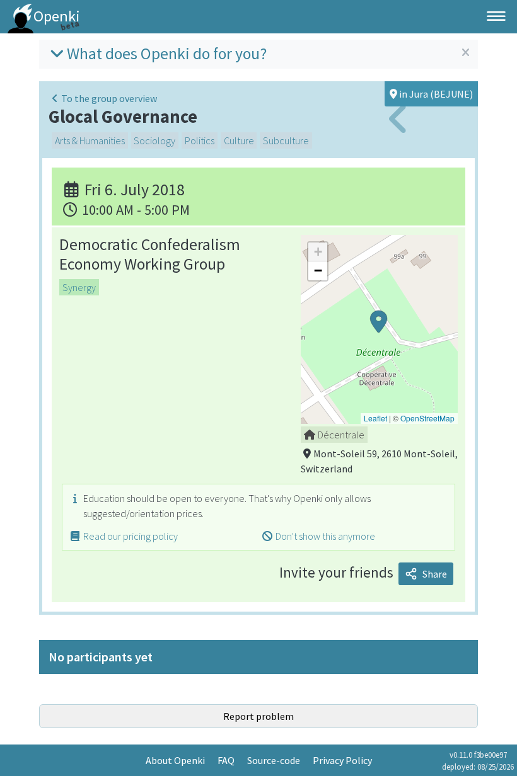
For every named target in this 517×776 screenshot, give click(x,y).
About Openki (175, 760)
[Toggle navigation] (496, 16)
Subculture (286, 140)
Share (434, 574)
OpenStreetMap (427, 418)
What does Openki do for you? (167, 53)
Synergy (79, 287)
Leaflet (375, 418)
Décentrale (341, 434)
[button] (379, 329)
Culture (239, 140)
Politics (199, 140)
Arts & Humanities (90, 140)
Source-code (273, 760)
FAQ (226, 760)
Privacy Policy (342, 760)
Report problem (258, 716)
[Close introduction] (466, 53)
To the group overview (109, 98)
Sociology (154, 140)
